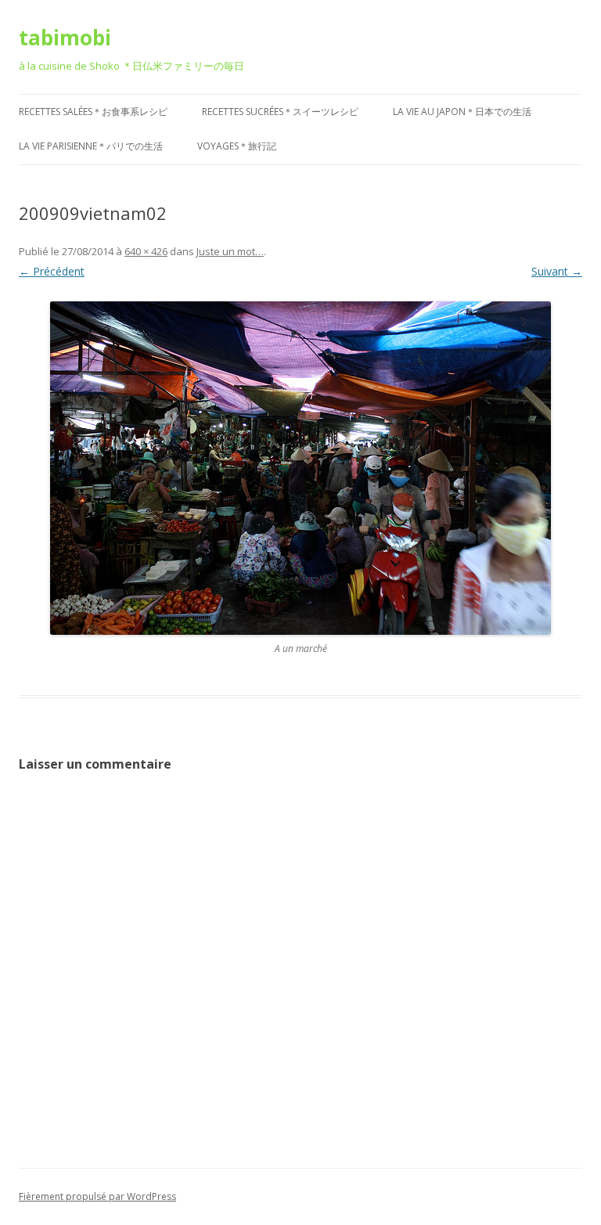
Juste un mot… (230, 251)
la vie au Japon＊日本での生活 (462, 111)
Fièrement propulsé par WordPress (97, 1196)
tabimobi (65, 37)
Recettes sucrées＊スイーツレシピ (280, 111)
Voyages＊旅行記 (236, 146)
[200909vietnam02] (300, 468)
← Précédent (52, 271)
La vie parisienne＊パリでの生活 (91, 146)
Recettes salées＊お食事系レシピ (93, 111)
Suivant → (556, 271)
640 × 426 (145, 251)
